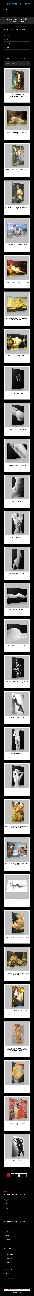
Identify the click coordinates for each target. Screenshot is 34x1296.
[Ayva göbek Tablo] (17, 487)
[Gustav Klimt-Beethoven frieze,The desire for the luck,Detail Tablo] (17, 1034)
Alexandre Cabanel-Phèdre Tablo (17, 356)
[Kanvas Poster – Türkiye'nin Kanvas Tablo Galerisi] (17, 4)
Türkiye (8, 1235)
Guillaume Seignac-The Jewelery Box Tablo (17, 973)
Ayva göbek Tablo (17, 501)
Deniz (7, 47)
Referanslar (9, 1258)
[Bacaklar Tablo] (17, 523)
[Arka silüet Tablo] (17, 379)
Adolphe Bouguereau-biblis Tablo (17, 132)
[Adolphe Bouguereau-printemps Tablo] (17, 193)
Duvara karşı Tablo (17, 718)
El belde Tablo (17, 754)
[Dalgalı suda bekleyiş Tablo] (17, 667)
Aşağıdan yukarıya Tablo (17, 465)
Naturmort (9, 1227)
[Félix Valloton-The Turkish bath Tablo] (17, 849)
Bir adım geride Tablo (17, 573)
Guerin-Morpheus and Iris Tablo (17, 937)
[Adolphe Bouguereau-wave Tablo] (17, 230)
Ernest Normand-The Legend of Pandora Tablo (17, 826)
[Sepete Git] (29, 4)
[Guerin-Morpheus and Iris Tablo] (17, 923)
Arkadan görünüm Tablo (17, 429)
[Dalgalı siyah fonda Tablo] (17, 631)
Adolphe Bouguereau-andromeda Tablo (17, 95)
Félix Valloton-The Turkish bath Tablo (17, 864)
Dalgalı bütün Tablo (17, 609)
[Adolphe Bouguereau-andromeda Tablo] (17, 80)
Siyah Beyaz (9, 1231)
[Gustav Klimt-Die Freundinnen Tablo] (17, 1109)
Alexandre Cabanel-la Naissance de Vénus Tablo (17, 318)
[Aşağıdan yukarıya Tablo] (17, 451)
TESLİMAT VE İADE (10, 1274)
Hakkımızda (9, 1254)
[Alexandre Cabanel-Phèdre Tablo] (17, 341)
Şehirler (8, 35)
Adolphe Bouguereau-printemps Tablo (17, 207)
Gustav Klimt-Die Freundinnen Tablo (17, 1123)
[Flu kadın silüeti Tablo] (17, 886)
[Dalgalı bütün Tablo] (17, 595)
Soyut (7, 39)
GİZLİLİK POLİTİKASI (10, 1269)
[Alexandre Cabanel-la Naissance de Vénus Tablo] (17, 304)
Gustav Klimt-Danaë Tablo (17, 1087)
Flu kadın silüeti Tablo (17, 901)
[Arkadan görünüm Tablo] (17, 415)
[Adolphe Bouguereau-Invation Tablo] (17, 155)
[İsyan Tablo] (17, 1146)
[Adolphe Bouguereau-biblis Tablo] (17, 118)
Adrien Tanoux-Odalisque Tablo (17, 282)
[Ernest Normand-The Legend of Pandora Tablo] (17, 812)
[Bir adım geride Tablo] (17, 559)
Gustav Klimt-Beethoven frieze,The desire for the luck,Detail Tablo (17, 1049)
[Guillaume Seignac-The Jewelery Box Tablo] (17, 959)
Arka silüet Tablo (17, 393)
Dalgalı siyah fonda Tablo (17, 645)
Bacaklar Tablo (17, 537)
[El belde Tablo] (17, 739)
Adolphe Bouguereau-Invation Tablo (17, 170)
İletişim (8, 1262)
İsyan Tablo (17, 1160)
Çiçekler (8, 43)
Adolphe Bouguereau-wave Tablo (17, 245)
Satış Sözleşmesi (10, 1278)
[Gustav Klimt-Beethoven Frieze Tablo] (17, 996)
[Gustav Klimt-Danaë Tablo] (17, 1072)
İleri (22, 1175)
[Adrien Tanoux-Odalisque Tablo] (17, 268)
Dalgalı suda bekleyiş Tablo (17, 681)
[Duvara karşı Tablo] (17, 703)
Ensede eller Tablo (17, 790)
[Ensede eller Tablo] (17, 775)
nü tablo (22, 21)
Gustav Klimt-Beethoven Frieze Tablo (17, 1011)
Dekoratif (8, 1239)
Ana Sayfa (13, 21)
